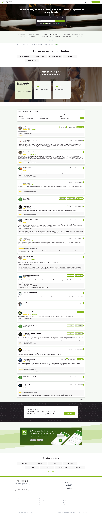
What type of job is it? (50, 411)
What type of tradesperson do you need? (35, 411)
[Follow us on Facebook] (84, 512)
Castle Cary (77, 467)
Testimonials (17, 500)
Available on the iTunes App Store (33, 440)
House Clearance (24, 56)
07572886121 (80, 312)
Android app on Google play (40, 440)
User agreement (18, 506)
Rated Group (65, 500)
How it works (17, 502)
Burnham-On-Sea (62, 467)
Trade (41, 116)
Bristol (32, 467)
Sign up (40, 498)
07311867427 (80, 359)
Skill (61, 116)
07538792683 (80, 198)
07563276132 (80, 127)
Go (82, 118)
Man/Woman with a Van (55, 56)
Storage (70, 56)
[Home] (17, 44)
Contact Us (79, 512)
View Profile (63, 127)
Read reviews (33, 129)
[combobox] (29, 118)
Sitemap (74, 512)
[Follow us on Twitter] (83, 512)
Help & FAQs (17, 504)
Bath (55, 463)
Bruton (47, 467)
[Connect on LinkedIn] (86, 512)
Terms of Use (60, 512)
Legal (64, 506)
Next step (59, 20)
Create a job (17, 498)
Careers (64, 502)
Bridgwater (70, 463)
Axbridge (24, 463)
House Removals (40, 56)
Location (21, 116)
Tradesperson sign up (22, 489)
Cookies (71, 512)
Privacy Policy (66, 512)
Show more (51, 471)
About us (65, 498)
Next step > (69, 413)
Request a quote (71, 127)
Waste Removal (32, 60)
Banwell (40, 463)
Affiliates (65, 504)
